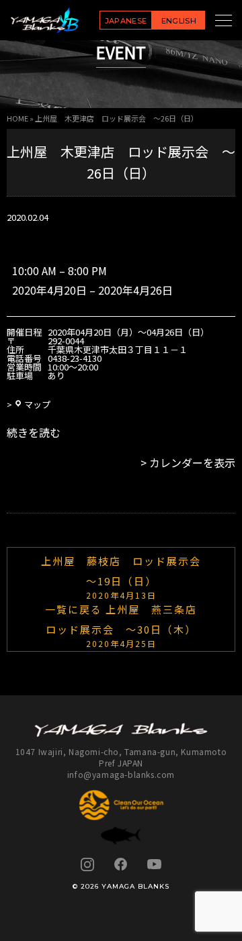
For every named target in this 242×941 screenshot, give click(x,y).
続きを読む (34, 432)
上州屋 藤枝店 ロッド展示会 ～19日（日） (126, 576)
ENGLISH (178, 21)
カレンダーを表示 (192, 462)
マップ (37, 404)
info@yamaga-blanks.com (121, 774)
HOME (17, 118)
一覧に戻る (73, 609)
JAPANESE (126, 21)
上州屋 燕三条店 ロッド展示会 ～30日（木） (127, 625)
